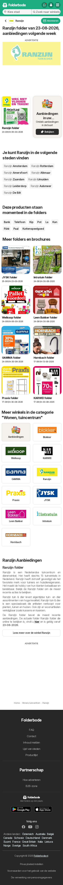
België (50, 834)
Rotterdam (42, 166)
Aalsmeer (41, 186)
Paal (15, 228)
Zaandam (14, 179)
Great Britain (29, 841)
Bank (7, 222)
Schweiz (19, 838)
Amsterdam (15, 166)
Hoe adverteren (31, 780)
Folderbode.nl (41, 855)
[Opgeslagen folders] (44, 5)
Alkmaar (40, 172)
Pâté (6, 228)
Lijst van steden (31, 748)
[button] (51, 5)
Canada (7, 838)
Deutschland (33, 838)
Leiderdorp (15, 186)
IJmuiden (38, 179)
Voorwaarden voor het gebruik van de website (31, 870)
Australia (40, 834)
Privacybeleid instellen (31, 864)
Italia (40, 841)
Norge (6, 845)
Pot (39, 222)
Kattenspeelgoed (33, 228)
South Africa (30, 845)
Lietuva (49, 841)
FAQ (31, 730)
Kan (54, 222)
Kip (31, 222)
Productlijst (31, 755)
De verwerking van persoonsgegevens (31, 877)
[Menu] (57, 5)
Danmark (47, 838)
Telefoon (19, 222)
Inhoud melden (31, 742)
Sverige (16, 845)
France (16, 841)
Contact (31, 736)
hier (37, 621)
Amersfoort (15, 172)
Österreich (28, 834)
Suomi (7, 841)
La (47, 222)
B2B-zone (31, 786)
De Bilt (12, 192)
